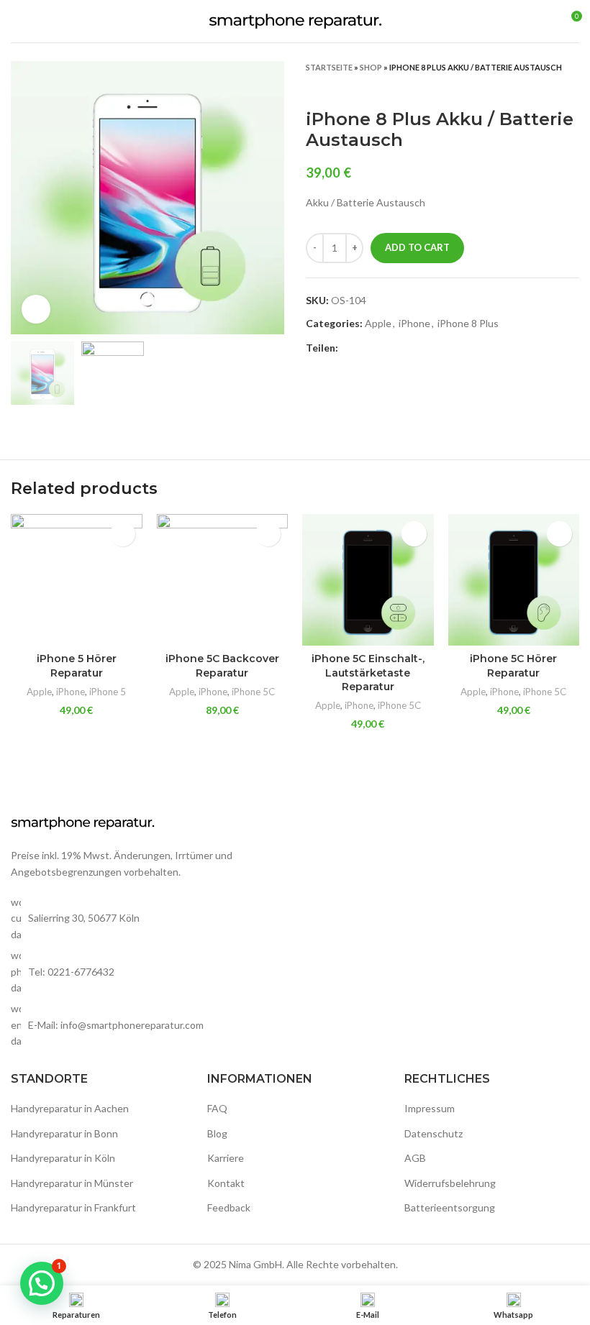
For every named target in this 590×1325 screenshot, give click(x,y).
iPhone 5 (107, 691)
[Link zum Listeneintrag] (147, 972)
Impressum (429, 1108)
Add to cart (417, 247)
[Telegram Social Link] (416, 348)
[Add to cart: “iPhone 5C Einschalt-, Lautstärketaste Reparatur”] (414, 533)
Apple (378, 323)
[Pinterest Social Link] (383, 348)
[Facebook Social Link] (350, 348)
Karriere (225, 1158)
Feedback (228, 1207)
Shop (371, 67)
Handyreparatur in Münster (72, 1183)
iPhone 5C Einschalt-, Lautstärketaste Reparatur (368, 672)
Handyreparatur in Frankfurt (73, 1207)
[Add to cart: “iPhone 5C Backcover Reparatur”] (268, 533)
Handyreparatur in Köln (63, 1158)
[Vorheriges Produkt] (543, 88)
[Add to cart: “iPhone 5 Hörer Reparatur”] (122, 533)
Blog (217, 1133)
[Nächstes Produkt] (572, 88)
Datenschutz (433, 1133)
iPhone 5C (253, 691)
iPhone (414, 323)
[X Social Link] (366, 348)
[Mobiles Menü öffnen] (17, 21)
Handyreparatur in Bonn (64, 1133)
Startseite (329, 67)
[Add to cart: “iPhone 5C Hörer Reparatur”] (559, 533)
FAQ (217, 1108)
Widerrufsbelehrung (450, 1183)
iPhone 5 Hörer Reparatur (77, 665)
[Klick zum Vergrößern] (36, 309)
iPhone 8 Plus (468, 323)
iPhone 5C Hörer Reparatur (513, 665)
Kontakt (226, 1183)
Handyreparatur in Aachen (70, 1108)
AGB (415, 1158)
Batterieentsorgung (449, 1207)
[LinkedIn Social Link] (399, 348)
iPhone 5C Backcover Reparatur (222, 665)
